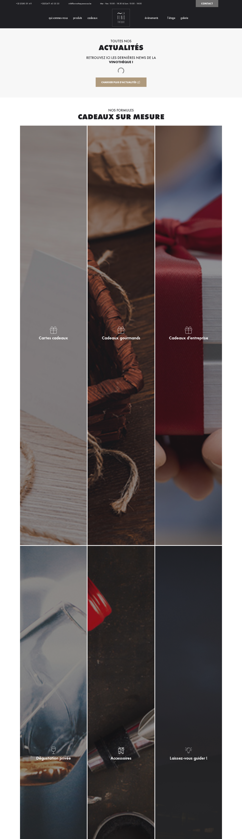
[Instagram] (189, 3)
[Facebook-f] (183, 3)
